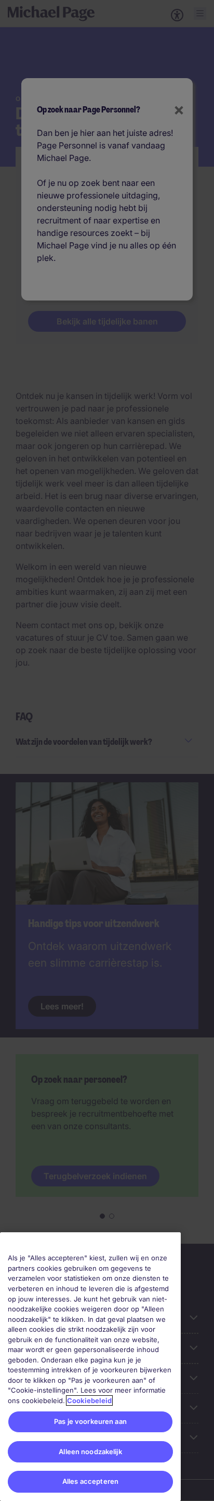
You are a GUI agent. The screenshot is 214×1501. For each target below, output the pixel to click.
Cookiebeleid (89, 1400)
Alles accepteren (90, 1481)
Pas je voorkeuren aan (90, 1421)
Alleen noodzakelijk (90, 1451)
